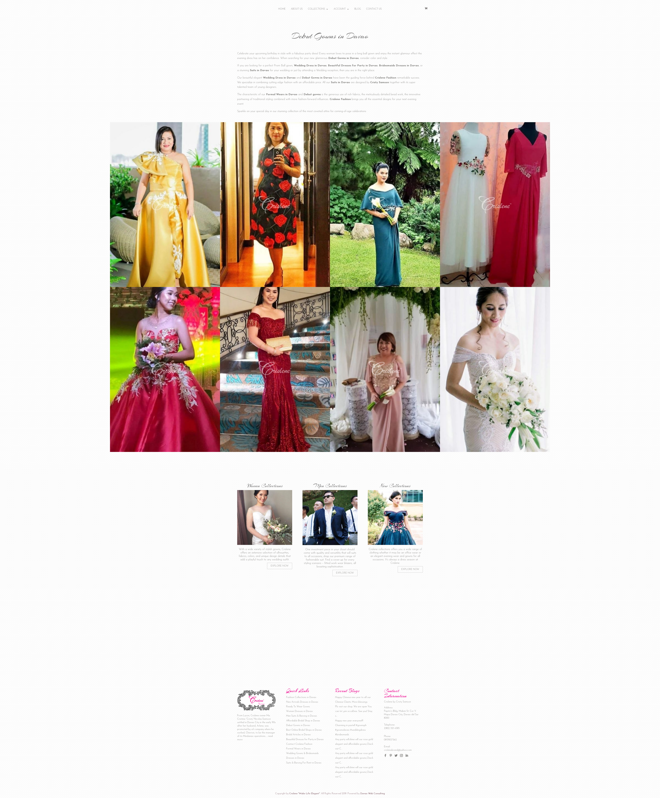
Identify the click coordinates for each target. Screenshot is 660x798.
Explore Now (280, 566)
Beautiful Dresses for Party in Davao (305, 739)
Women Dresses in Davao (299, 711)
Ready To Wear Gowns (298, 706)
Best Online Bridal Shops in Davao (304, 730)
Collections (316, 9)
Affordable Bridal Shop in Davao (303, 720)
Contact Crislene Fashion (299, 744)
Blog (357, 9)
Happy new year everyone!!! (349, 720)
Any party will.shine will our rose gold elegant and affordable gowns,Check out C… (354, 744)
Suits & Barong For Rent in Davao (303, 763)
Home (282, 9)
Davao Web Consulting (372, 793)
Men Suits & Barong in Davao (301, 716)
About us (297, 9)
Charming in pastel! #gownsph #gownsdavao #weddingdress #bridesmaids (350, 730)
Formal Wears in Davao (298, 748)
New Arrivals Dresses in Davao (302, 702)
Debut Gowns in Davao (298, 725)
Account (340, 9)
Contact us (374, 9)
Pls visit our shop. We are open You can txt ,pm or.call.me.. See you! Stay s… (353, 711)
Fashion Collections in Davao (301, 697)
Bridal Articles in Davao (298, 734)
